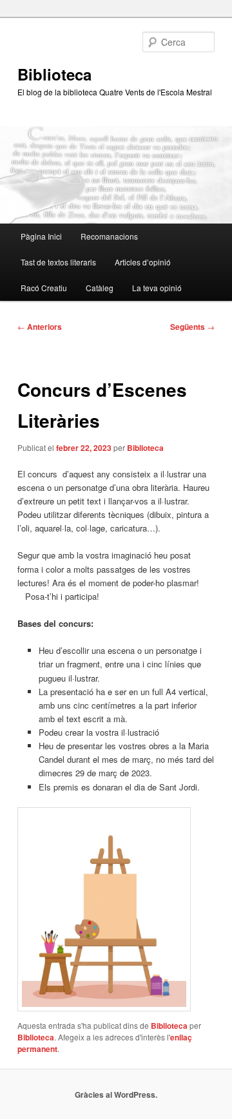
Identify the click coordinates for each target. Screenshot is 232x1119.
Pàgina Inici (41, 236)
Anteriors (39, 326)
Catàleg (99, 287)
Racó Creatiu (44, 287)
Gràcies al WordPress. (116, 1094)
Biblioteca (54, 74)
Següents (192, 326)
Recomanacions (109, 236)
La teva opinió (157, 287)
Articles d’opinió (143, 261)
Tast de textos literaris (58, 261)
